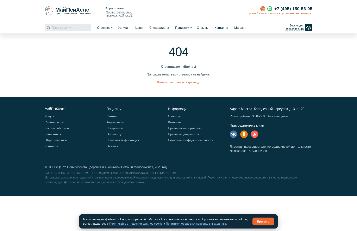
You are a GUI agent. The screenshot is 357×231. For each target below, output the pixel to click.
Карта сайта (115, 122)
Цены (139, 27)
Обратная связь (56, 140)
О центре (174, 116)
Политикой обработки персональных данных (196, 223)
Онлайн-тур (114, 134)
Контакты (221, 27)
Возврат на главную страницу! (178, 82)
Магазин (240, 27)
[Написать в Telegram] (262, 8)
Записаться (53, 134)
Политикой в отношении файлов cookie (136, 223)
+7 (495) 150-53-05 (293, 8)
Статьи (111, 116)
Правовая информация (122, 140)
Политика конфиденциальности (190, 140)
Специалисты (159, 27)
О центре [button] (103, 27)
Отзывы (202, 27)
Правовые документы (183, 134)
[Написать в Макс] (269, 8)
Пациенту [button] (182, 27)
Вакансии (174, 122)
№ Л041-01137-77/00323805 (249, 151)
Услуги (49, 116)
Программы (114, 128)
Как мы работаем (57, 128)
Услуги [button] (123, 27)
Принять (263, 221)
